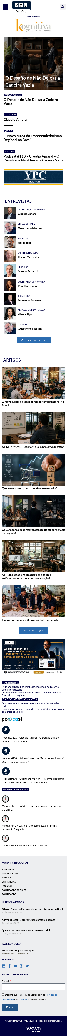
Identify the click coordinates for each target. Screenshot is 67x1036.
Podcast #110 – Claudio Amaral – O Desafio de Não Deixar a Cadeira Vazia (33, 158)
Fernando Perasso (29, 300)
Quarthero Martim (30, 228)
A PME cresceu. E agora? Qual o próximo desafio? (33, 446)
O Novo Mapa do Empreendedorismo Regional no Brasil (33, 138)
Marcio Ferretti (28, 271)
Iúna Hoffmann (27, 286)
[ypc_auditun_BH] (33, 177)
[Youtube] (15, 966)
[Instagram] (21, 966)
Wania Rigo (25, 314)
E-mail (5, 981)
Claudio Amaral (16, 119)
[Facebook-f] (9, 966)
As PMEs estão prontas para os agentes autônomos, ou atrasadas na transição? (26, 576)
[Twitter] (27, 966)
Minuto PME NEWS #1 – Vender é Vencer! (25, 845)
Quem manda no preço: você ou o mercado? (29, 488)
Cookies (23, 999)
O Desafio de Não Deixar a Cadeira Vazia (31, 101)
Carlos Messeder (28, 257)
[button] (5, 7)
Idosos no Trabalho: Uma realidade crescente (30, 619)
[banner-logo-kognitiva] (33, 25)
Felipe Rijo (24, 242)
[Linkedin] (3, 966)
